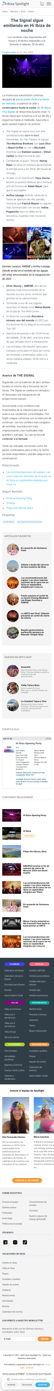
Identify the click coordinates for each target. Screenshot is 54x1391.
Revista (14, 11)
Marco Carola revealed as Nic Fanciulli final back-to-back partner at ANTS (36, 923)
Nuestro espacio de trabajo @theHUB (38, 1217)
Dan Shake (20, 751)
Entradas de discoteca (30, 522)
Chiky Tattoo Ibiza (30, 685)
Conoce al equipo (10, 1202)
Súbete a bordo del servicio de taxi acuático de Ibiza (35, 565)
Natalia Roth (39, 753)
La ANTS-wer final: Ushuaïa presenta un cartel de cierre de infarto (35, 615)
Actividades (7, 1301)
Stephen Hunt (9, 52)
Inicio (5, 11)
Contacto (33, 1210)
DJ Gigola (20, 760)
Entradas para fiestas (14, 984)
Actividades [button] (14, 1044)
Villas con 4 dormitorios (9, 1025)
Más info (29, 836)
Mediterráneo (35, 1009)
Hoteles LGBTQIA (37, 970)
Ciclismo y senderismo (9, 1077)
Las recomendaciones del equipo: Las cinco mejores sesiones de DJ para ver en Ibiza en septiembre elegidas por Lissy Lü (34, 582)
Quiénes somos (9, 1207)
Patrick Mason (40, 758)
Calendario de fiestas (14, 970)
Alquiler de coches (37, 1061)
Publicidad (7, 1213)
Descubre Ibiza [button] (39, 1044)
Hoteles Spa (34, 990)
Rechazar (27, 1385)
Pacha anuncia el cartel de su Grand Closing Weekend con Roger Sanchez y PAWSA (34, 599)
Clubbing (6, 1290)
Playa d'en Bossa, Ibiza (19, 507)
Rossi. (36, 760)
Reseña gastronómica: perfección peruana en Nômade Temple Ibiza (32, 632)
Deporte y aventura (13, 1065)
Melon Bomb (39, 751)
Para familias (10, 1051)
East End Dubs (22, 755)
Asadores (33, 1020)
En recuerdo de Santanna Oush (34, 549)
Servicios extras (11, 1037)
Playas (32, 1056)
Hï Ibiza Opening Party (19, 498)
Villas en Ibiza (8, 1268)
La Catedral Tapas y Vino (33, 701)
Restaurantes (8, 1295)
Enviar (45, 1339)
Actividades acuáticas (9, 1058)
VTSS (36, 765)
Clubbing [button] (14, 964)
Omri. (36, 755)
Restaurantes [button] (39, 1003)
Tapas (32, 1025)
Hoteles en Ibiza (9, 1263)
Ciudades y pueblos (38, 1051)
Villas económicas (12, 1009)
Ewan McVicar (21, 758)
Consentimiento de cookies (38, 1203)
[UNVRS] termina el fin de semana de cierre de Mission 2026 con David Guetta (36, 869)
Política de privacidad (12, 1223)
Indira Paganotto (22, 762)
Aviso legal (7, 1218)
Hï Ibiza (10, 503)
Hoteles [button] (39, 964)
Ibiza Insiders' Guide (13, 995)
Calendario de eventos (35, 1069)
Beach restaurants (37, 1031)
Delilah (19, 753)
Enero (31, 11)
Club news (8, 522)
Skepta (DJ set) (40, 762)
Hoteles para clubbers (39, 976)
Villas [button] (14, 1003)
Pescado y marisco (38, 1014)
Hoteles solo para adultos (37, 983)
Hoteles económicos (38, 995)
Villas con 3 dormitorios (9, 1016)
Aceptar (42, 1385)
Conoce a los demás (27, 1180)
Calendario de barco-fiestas (14, 977)
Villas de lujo (10, 1032)
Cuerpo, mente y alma (14, 1070)
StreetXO (25, 667)
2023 (23, 11)
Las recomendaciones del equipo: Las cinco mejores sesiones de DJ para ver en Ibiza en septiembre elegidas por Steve (37, 887)
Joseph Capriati (22, 765)
